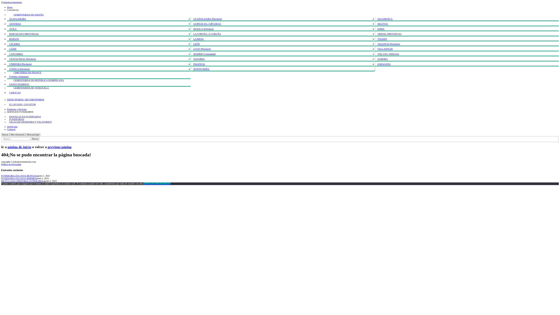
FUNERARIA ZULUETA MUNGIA (18, 176)
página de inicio (19, 147)
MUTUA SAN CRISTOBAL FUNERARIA (22, 181)
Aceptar (147, 183)
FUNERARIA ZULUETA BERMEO (19, 178)
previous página (59, 147)
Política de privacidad (160, 183)
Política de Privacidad (11, 164)
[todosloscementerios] (11, 2)
